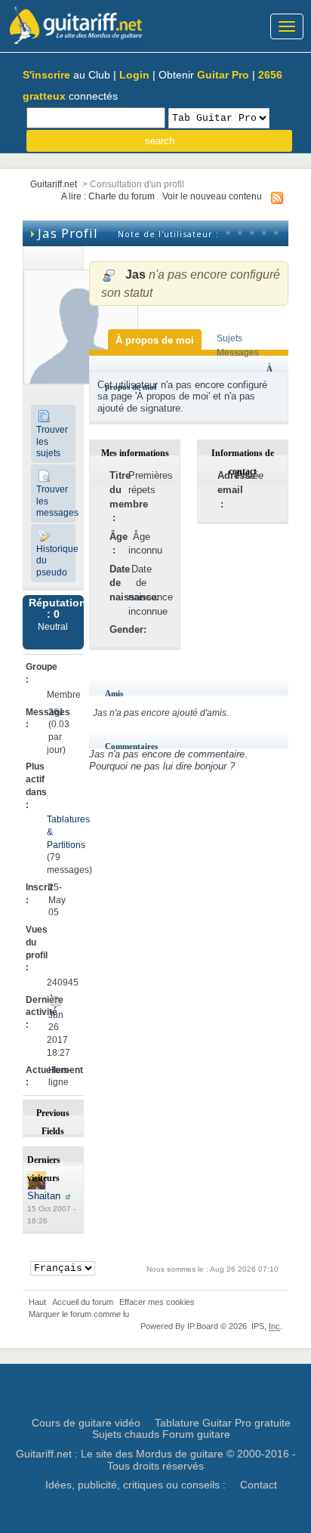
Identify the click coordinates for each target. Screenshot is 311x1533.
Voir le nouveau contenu (212, 196)
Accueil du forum (82, 1301)
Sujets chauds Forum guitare (161, 1434)
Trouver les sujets (52, 441)
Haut (37, 1301)
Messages (238, 352)
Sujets (229, 338)
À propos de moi (154, 340)
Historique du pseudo (55, 560)
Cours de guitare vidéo (86, 1423)
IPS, (265, 1326)
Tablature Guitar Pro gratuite (223, 1423)
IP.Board (202, 1326)
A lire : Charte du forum (108, 196)
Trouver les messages (55, 500)
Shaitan (43, 1195)
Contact (258, 1485)
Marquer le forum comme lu (79, 1314)
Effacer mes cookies (157, 1301)
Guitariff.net (53, 184)
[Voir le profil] (67, 1195)
